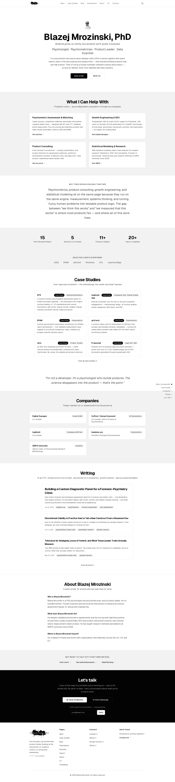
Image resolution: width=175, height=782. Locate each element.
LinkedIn (92, 734)
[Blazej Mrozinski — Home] (34, 3)
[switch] (142, 3)
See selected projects (85, 662)
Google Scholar (95, 742)
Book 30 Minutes (76, 700)
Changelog (63, 765)
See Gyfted (37, 134)
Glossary (63, 749)
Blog (82, 3)
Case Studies (73, 3)
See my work (37, 163)
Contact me (124, 738)
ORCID (92, 746)
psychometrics (73, 507)
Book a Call (78, 76)
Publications (92, 3)
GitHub (92, 738)
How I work (64, 662)
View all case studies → (87, 361)
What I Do (97, 76)
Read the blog (107, 662)
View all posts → (87, 565)
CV (108, 3)
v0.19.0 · (36, 755)
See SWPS (96, 163)
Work (63, 3)
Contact (115, 3)
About (102, 3)
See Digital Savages (100, 134)
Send (101, 712)
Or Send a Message (100, 700)
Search (62, 753)
